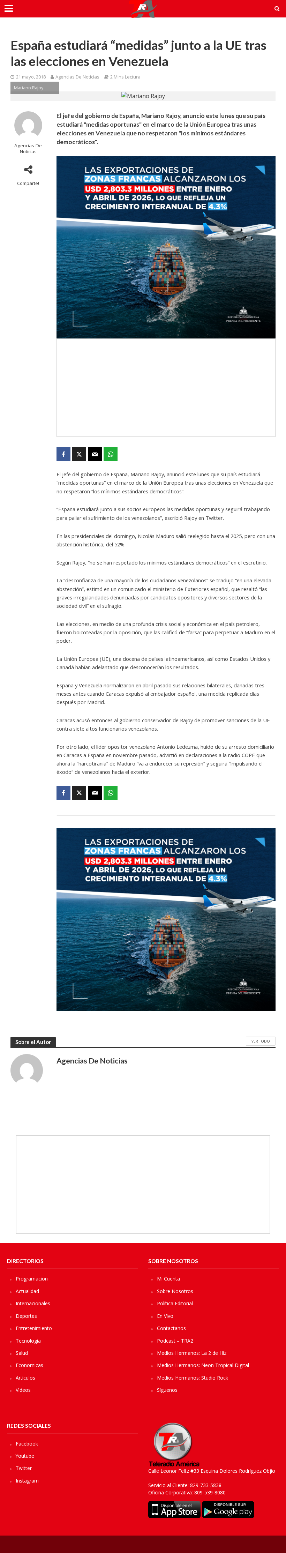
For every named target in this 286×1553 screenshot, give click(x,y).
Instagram (27, 1480)
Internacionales (33, 1303)
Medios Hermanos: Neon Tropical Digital (203, 1365)
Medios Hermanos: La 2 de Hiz (191, 1353)
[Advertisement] (166, 387)
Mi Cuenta (168, 1278)
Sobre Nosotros (175, 1291)
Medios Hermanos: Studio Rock (192, 1377)
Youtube (25, 1456)
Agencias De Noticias (77, 77)
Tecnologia (28, 1340)
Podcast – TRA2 (175, 1340)
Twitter (24, 1468)
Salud (22, 1353)
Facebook (27, 1443)
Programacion (32, 1278)
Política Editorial (175, 1303)
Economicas (29, 1365)
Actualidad (27, 1291)
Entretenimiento (34, 1328)
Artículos (25, 1377)
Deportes (26, 1316)
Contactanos (171, 1328)
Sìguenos (167, 1390)
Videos (23, 1390)
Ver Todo (260, 1041)
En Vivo (165, 1316)
